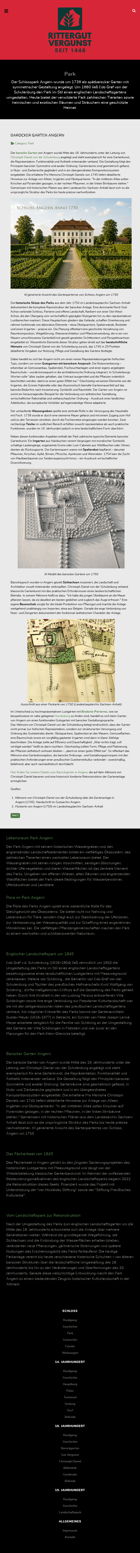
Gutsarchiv (70, 1339)
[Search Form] (134, 10)
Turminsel (70, 1397)
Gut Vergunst (70, 1454)
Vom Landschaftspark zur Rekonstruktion (43, 1215)
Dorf (70, 1410)
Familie (70, 1346)
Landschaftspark (70, 1512)
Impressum (70, 1530)
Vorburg (70, 1403)
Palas (70, 1390)
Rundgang (70, 1320)
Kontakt (70, 1537)
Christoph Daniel (70, 1461)
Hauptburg (70, 1384)
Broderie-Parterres (94, 711)
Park (31, 143)
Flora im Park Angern (25, 898)
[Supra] (70, 30)
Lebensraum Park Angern (29, 838)
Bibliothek (70, 1468)
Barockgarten (70, 1448)
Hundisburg (62, 716)
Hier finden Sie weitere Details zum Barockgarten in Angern (49, 772)
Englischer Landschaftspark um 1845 (40, 954)
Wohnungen (70, 1352)
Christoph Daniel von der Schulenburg (35, 157)
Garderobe (70, 1474)
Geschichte (70, 1326)
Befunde (70, 1417)
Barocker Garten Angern (28, 1054)
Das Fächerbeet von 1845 (29, 1154)
